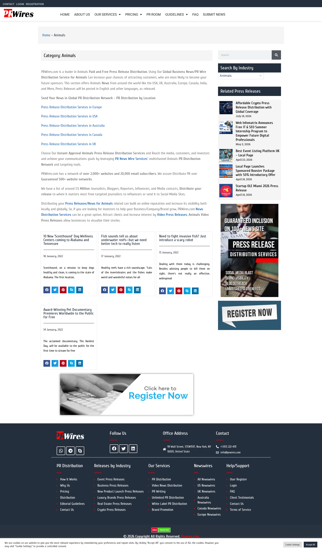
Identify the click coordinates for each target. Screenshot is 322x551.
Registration (35, 4)
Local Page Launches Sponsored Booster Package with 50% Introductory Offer (255, 170)
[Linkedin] (133, 448)
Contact (8, 4)
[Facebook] (114, 448)
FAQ (195, 14)
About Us (82, 14)
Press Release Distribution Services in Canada (71, 135)
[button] (46, 290)
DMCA (154, 530)
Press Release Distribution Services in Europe (71, 107)
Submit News (214, 14)
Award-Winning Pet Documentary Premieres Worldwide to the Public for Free (68, 313)
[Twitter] (123, 448)
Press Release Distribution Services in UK (68, 144)
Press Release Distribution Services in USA (69, 116)
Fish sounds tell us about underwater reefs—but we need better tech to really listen (124, 240)
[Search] (276, 55)
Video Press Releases (172, 215)
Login (20, 4)
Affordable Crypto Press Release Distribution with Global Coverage (254, 107)
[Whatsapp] (61, 450)
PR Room (153, 14)
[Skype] (80, 450)
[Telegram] (70, 450)
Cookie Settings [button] (292, 544)
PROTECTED (164, 530)
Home (65, 14)
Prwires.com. (190, 536)
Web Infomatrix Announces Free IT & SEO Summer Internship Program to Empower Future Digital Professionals (254, 131)
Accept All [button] (310, 544)
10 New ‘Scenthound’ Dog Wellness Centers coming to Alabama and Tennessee (68, 240)
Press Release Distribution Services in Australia (73, 126)
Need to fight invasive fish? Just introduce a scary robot (182, 238)
